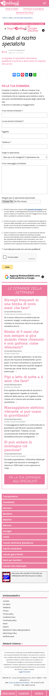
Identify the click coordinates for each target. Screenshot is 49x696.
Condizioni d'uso (9, 617)
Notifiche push (8, 636)
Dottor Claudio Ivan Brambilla (15, 422)
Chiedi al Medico (11, 9)
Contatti (6, 601)
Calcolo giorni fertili (13, 554)
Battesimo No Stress (24, 12)
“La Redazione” (20, 50)
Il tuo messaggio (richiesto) (14, 163)
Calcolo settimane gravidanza (18, 542)
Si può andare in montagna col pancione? (18, 446)
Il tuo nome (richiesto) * (12, 110)
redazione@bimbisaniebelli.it (19, 683)
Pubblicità (6, 607)
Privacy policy (8, 614)
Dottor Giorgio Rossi (12, 353)
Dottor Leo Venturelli (13, 387)
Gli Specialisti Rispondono (23, 18)
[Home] (18, 3)
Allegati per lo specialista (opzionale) (18, 197)
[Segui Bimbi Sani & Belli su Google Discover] (24, 27)
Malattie (7, 519)
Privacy (6, 610)
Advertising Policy (10, 633)
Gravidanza (8, 502)
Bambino (7, 513)
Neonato (7, 508)
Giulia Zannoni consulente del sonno (18, 314)
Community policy (10, 620)
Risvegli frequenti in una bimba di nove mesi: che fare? (21, 304)
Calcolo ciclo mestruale (14, 565)
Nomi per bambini (12, 560)
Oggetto (5, 131)
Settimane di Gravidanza (33, 9)
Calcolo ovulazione (12, 548)
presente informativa (35, 209)
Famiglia (7, 531)
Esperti (6, 627)
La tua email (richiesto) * (13, 121)
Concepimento (10, 496)
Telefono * (6, 142)
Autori (5, 623)
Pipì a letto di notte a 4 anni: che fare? (23, 379)
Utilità (10, 18)
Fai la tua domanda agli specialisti (24, 479)
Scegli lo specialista (10, 152)
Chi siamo (6, 604)
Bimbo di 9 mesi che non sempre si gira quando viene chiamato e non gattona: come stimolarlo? (24, 340)
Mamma (7, 525)
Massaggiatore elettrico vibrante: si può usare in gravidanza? (24, 411)
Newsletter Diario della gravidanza (16, 630)
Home (4, 18)
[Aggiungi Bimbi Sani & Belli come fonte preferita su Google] (24, 277)
